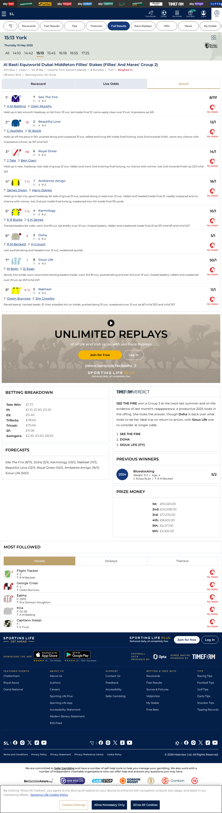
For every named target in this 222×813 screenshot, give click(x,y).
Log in (134, 355)
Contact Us (113, 676)
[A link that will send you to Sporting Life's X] (29, 743)
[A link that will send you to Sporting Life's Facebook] (15, 743)
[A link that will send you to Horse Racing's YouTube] (129, 743)
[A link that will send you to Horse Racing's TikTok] (122, 743)
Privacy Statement (60, 754)
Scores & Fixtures (157, 689)
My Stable (152, 702)
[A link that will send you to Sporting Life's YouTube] (43, 743)
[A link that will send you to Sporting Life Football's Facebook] (186, 743)
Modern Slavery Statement (67, 716)
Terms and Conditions (15, 754)
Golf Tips (202, 689)
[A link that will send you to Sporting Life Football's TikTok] (207, 743)
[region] (111, 799)
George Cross (27, 583)
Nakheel (44, 289)
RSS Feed (56, 723)
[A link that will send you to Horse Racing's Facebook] (100, 743)
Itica (20, 608)
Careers (55, 689)
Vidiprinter (153, 696)
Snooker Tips (205, 702)
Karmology (47, 211)
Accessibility (114, 689)
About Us (56, 676)
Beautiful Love (49, 122)
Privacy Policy (39, 754)
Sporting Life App (61, 702)
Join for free (186, 640)
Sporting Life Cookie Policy (49, 795)
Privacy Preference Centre (88, 754)
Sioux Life (45, 260)
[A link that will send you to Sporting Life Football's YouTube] (215, 743)
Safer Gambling (116, 696)
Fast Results (154, 682)
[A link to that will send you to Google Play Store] (80, 657)
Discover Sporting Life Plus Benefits (108, 365)
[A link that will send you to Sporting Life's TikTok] (36, 743)
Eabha (21, 595)
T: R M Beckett (164, 478)
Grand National (13, 689)
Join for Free (100, 355)
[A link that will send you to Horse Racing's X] (115, 743)
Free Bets (152, 709)
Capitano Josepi (29, 620)
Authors (55, 682)
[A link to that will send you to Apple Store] (47, 657)
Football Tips (205, 682)
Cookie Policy (114, 754)
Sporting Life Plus (61, 696)
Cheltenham (11, 676)
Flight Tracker (27, 571)
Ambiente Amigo (51, 181)
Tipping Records (208, 709)
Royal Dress (47, 151)
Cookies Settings (74, 804)
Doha (42, 235)
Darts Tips (203, 696)
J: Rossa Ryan (142, 478)
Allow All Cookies (145, 804)
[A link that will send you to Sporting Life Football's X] (200, 743)
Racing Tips (204, 676)
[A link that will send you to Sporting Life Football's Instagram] (193, 743)
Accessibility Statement (65, 709)
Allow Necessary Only (109, 804)
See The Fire (48, 97)
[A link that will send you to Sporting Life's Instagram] (22, 743)
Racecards (153, 676)
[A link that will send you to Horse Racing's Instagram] (108, 743)
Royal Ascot (11, 682)
